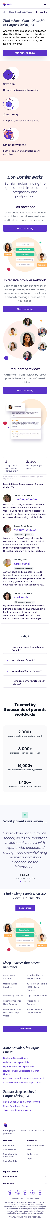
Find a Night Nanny (11, 1161)
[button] (20, 881)
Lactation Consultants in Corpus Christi (23, 1078)
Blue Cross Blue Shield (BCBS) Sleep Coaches (37, 987)
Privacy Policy (33, 1198)
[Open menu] (45, 3)
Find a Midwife (9, 1149)
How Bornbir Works (35, 1145)
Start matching (25, 228)
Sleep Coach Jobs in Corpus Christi (21, 1101)
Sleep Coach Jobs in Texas (17, 1110)
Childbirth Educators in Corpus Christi (22, 1082)
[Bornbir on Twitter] (32, 1192)
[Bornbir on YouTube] (40, 1192)
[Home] (4, 12)
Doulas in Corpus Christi (15, 1058)
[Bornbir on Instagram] (17, 1192)
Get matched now (25, 52)
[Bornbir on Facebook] (10, 1192)
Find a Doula (9, 1145)
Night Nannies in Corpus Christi (19, 1066)
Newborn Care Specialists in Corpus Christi (22, 1072)
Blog (29, 1149)
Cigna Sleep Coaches (37, 995)
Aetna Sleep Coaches (13, 995)
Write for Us (32, 1154)
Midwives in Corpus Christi (16, 1062)
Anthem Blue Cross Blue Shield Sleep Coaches (12, 1012)
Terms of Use (17, 1198)
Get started (25, 908)
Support (31, 1158)
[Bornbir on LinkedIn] (25, 1192)
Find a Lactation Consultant (10, 1155)
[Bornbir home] (8, 4)
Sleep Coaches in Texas (20, 12)
